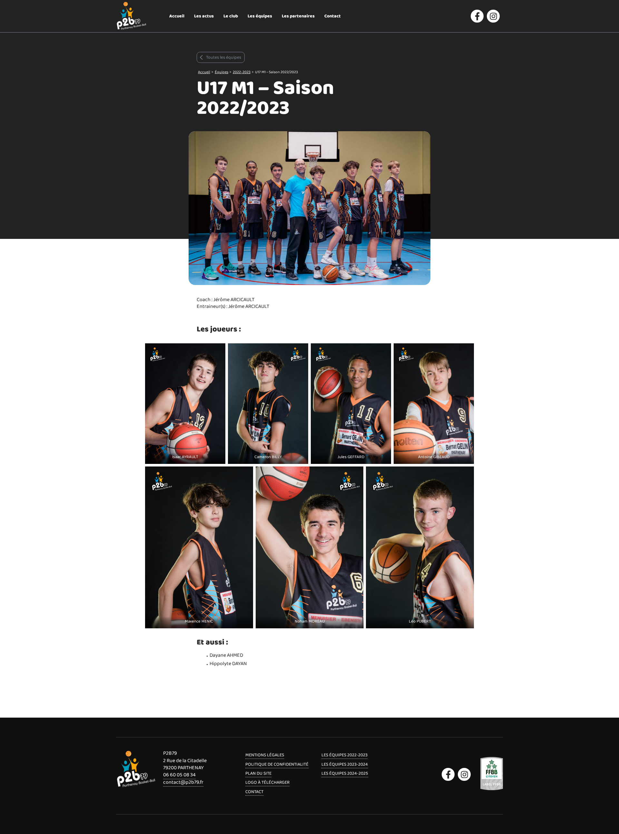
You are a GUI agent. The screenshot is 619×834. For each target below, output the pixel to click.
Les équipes (260, 16)
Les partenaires (298, 16)
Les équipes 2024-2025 (344, 773)
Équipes (221, 72)
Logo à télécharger (267, 782)
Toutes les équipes (223, 57)
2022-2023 (242, 72)
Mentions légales (264, 755)
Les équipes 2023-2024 (344, 764)
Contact (332, 16)
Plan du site (258, 773)
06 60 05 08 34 (179, 775)
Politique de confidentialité (277, 764)
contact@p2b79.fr (183, 782)
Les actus (204, 16)
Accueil (176, 16)
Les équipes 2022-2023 (344, 755)
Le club (230, 16)
